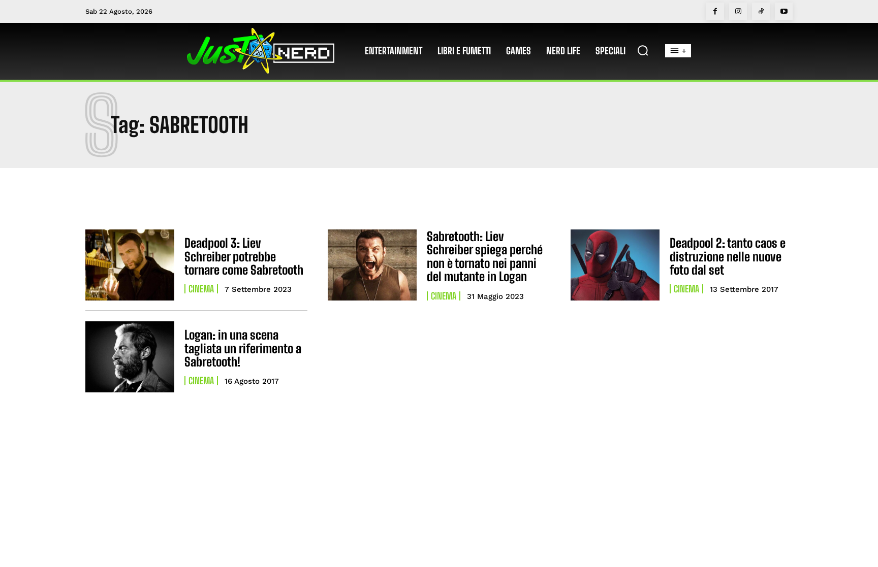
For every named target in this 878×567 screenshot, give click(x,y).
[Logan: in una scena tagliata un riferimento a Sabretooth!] (129, 356)
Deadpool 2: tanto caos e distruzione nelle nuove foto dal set (728, 256)
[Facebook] (715, 11)
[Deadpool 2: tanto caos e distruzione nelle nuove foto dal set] (615, 265)
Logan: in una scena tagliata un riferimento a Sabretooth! (242, 348)
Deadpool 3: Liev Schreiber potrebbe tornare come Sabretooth (243, 256)
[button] (643, 50)
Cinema (201, 288)
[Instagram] (738, 11)
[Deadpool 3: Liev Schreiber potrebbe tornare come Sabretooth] (129, 265)
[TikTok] (761, 11)
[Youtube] (784, 11)
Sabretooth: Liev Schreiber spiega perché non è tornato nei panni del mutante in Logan (485, 256)
